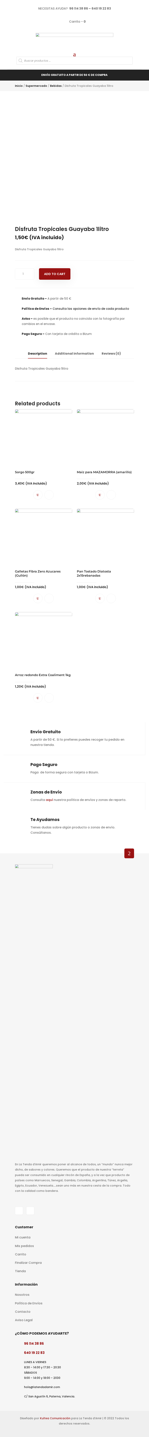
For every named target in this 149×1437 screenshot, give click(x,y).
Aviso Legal (24, 1320)
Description (37, 353)
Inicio (19, 86)
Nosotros (22, 1294)
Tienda (20, 1271)
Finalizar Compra (28, 1262)
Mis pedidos (24, 1246)
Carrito (20, 1254)
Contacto (22, 1311)
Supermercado (36, 86)
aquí (49, 800)
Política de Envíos (28, 1303)
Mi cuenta (22, 1237)
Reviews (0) (111, 353)
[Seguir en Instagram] (30, 1211)
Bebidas (56, 86)
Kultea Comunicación (55, 1418)
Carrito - (77, 21)
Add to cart (54, 274)
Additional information (74, 353)
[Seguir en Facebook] (19, 1211)
